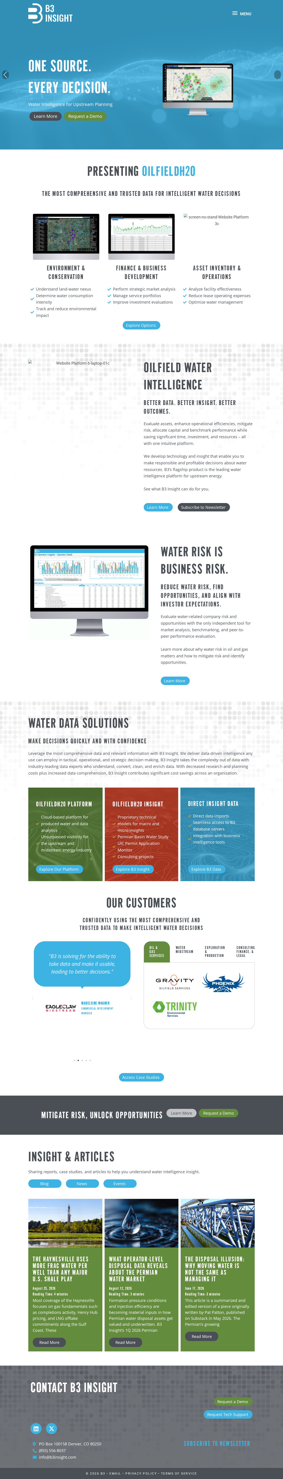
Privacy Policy (141, 1473)
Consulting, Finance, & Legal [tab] (246, 952)
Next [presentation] (277, 75)
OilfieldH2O (169, 172)
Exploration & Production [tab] (215, 952)
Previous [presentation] (6, 75)
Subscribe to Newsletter (217, 1444)
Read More (49, 1342)
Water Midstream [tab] (184, 950)
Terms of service (179, 1473)
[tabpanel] (199, 995)
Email (115, 1473)
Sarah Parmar (95, 1021)
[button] (33, 998)
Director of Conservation (100, 1026)
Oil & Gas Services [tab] (156, 952)
